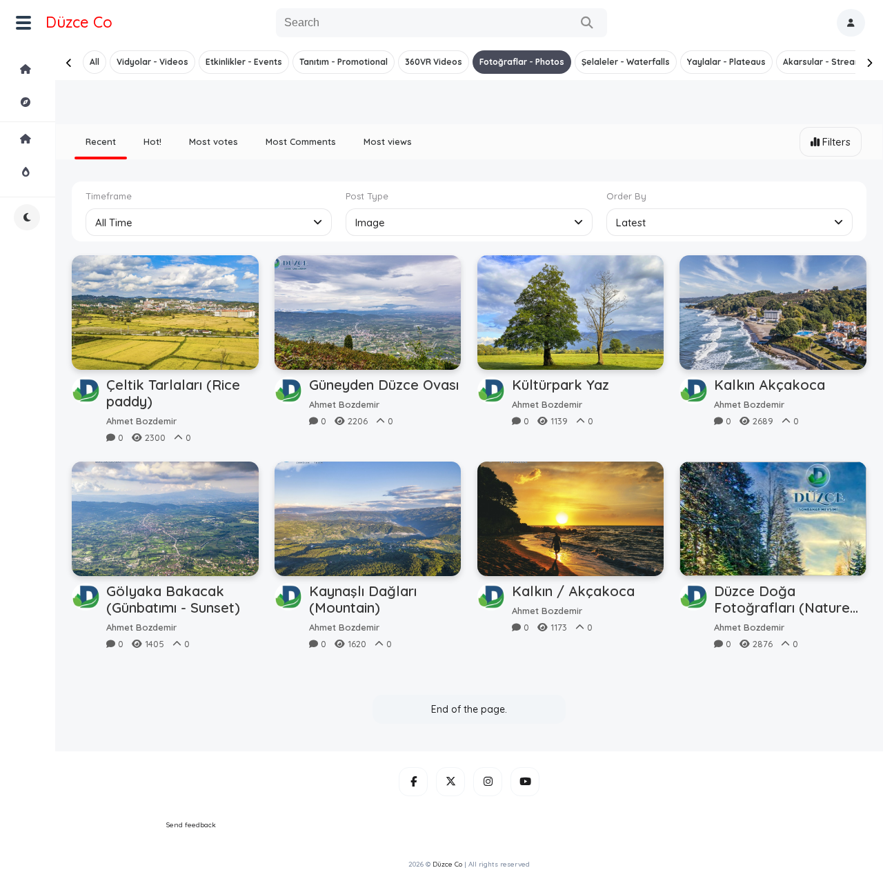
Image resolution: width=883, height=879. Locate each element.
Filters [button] (836, 141)
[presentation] (69, 63)
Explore (62, 102)
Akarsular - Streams (825, 62)
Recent (101, 141)
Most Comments (301, 141)
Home (62, 69)
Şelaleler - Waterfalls (626, 62)
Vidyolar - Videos (152, 62)
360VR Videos (433, 62)
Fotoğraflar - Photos (521, 62)
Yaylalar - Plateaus (726, 62)
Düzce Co (79, 22)
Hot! (152, 141)
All (94, 62)
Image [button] (370, 222)
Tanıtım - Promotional (343, 62)
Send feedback (191, 824)
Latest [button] (631, 222)
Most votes (213, 141)
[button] (851, 23)
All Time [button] (113, 222)
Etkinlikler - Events (244, 62)
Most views (388, 141)
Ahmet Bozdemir (141, 420)
